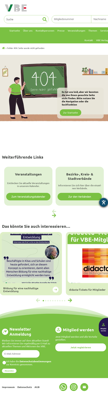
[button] (54, 216)
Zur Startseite (70, 112)
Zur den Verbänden (79, 196)
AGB (37, 386)
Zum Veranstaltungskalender (28, 196)
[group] (31, 263)
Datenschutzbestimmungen (35, 361)
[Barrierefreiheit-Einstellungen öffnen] (103, 202)
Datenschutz (24, 386)
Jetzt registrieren (80, 347)
